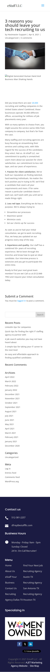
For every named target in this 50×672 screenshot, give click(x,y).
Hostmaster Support (17, 34)
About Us (10, 571)
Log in (8, 468)
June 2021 (9, 420)
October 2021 (11, 402)
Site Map (34, 665)
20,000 (35, 103)
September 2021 (12, 407)
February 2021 (11, 437)
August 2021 (11, 411)
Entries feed (10, 472)
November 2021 (12, 398)
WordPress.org (12, 481)
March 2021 (10, 433)
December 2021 (12, 394)
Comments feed (12, 477)
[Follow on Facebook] (19, 644)
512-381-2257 (18, 517)
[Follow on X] (25, 644)
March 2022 (10, 381)
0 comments (26, 38)
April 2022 (9, 377)
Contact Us (11, 588)
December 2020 (12, 445)
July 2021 (9, 415)
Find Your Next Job (33, 565)
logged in (21, 300)
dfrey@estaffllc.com (22, 525)
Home (8, 565)
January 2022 (11, 390)
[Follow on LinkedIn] (30, 644)
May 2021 (9, 424)
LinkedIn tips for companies (18, 327)
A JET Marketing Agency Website (26, 664)
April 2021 (9, 428)
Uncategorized (11, 38)
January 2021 (11, 441)
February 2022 (11, 385)
